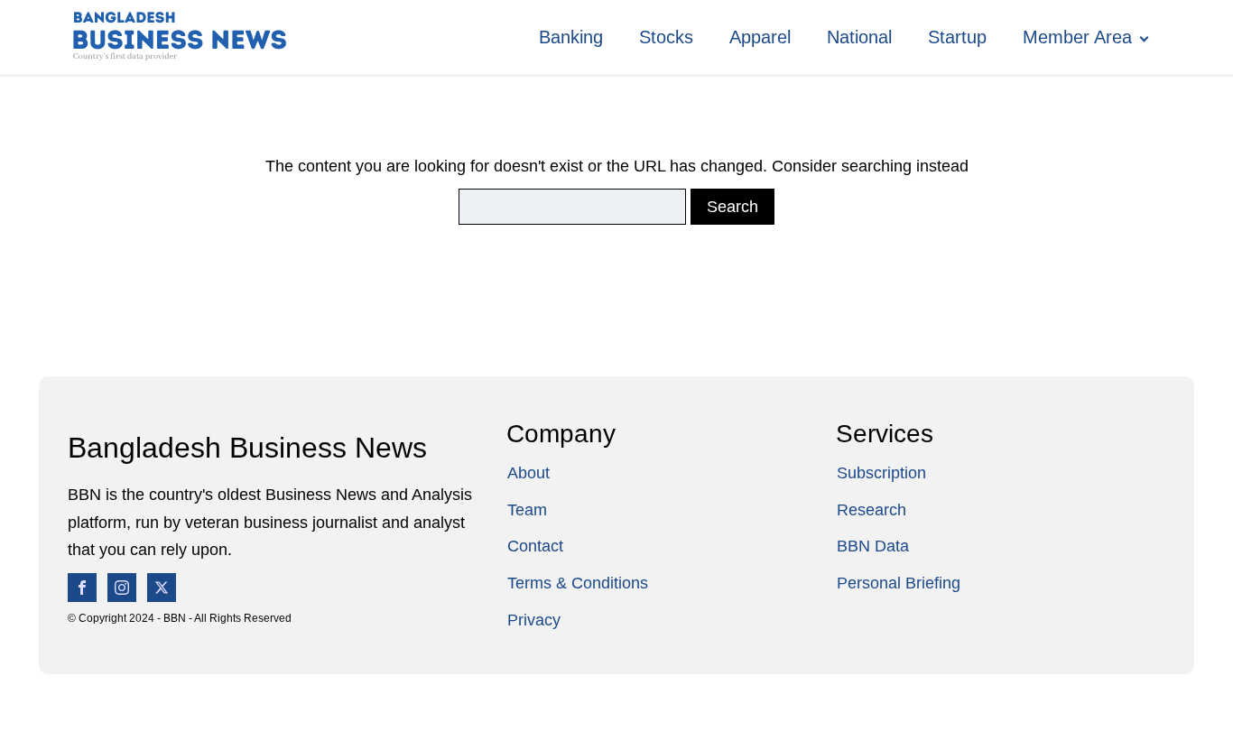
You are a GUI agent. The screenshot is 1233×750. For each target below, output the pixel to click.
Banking (571, 37)
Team (527, 510)
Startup (957, 37)
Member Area (1077, 37)
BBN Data (873, 546)
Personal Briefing (898, 583)
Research (871, 510)
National (859, 37)
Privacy (534, 620)
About (528, 473)
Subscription (881, 473)
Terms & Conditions (577, 583)
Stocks (666, 37)
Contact (535, 546)
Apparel (760, 37)
